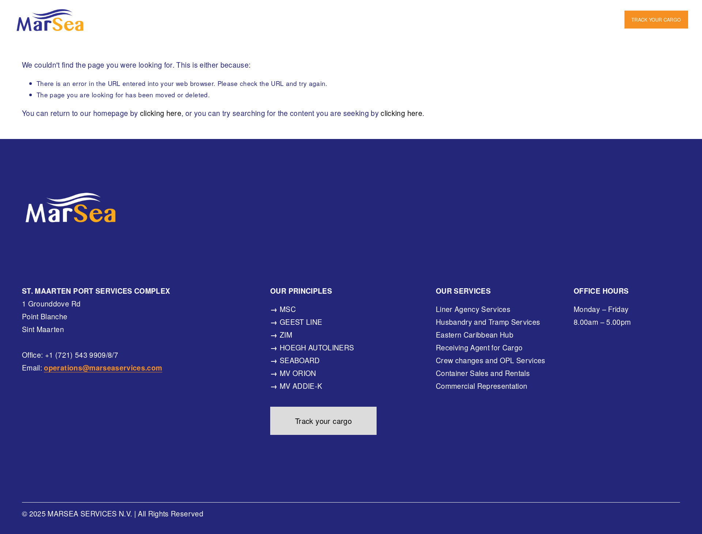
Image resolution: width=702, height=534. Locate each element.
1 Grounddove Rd (363, 13)
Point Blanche (424, 13)
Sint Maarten (479, 13)
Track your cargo (323, 420)
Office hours (530, 13)
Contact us (410, 25)
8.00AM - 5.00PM (354, 25)
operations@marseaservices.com (560, 25)
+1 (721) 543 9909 (469, 25)
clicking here (160, 113)
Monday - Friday (587, 13)
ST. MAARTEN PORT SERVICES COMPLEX (259, 13)
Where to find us (157, 13)
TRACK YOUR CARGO (656, 19)
